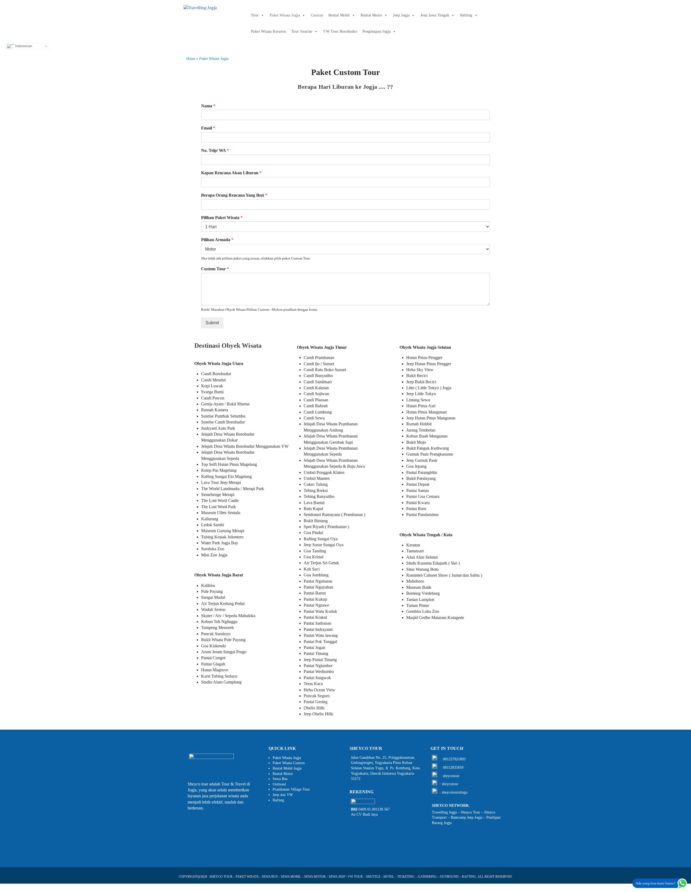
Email (208, 128)
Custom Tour (215, 268)
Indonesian (23, 46)
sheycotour (451, 776)
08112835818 (453, 767)
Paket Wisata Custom (289, 763)
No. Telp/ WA (215, 150)
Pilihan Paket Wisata (222, 217)
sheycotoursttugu (455, 792)
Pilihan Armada (217, 239)
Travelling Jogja (444, 812)
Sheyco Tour (470, 812)
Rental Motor (371, 15)
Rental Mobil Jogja (287, 768)
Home (190, 59)
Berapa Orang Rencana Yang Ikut (234, 195)
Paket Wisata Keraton (268, 31)
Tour (255, 15)
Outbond (279, 784)
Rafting (466, 15)
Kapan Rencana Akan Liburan (231, 172)
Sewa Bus (280, 779)
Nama (208, 106)
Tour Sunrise (301, 31)
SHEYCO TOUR (220, 877)
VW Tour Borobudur (340, 31)
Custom (317, 15)
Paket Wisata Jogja (285, 15)
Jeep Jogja (401, 15)
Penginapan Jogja (377, 31)
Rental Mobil (339, 15)
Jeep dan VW (283, 795)
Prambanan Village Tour (291, 789)
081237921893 (454, 759)
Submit (212, 322)
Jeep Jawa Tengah (435, 15)
